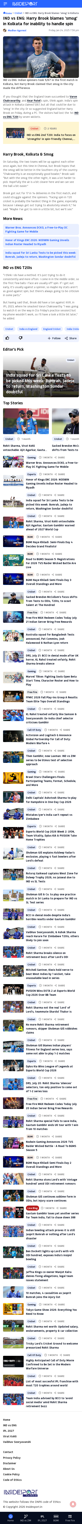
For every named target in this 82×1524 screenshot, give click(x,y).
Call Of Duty (34, 729)
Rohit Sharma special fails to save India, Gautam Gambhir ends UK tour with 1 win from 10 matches (52, 1125)
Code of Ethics (12, 1480)
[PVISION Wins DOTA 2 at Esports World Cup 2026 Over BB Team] (13, 990)
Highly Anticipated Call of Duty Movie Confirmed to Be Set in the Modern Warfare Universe (50, 1364)
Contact (8, 1452)
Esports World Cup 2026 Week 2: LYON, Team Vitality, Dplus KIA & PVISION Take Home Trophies (51, 835)
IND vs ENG (10, 1425)
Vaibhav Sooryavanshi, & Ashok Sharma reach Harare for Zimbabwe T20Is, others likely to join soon (52, 936)
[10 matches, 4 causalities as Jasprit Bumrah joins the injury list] (13, 1292)
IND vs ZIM (25, 1520)
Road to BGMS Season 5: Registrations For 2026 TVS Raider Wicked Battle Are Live (51, 563)
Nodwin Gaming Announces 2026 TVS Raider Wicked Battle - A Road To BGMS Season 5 (51, 1146)
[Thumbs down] (20, 338)
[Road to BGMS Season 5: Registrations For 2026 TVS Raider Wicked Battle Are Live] (13, 560)
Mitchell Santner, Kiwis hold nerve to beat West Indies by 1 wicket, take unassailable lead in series (49, 974)
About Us (8, 1469)
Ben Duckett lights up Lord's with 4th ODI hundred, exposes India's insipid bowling (50, 1255)
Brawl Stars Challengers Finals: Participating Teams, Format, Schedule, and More (51, 781)
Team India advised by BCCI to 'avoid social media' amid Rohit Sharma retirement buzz (49, 1402)
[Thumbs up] (7, 338)
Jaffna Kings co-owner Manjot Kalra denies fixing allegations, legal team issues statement (49, 1276)
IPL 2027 (8, 1431)
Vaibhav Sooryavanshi (17, 1442)
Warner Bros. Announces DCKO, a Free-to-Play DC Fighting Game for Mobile (36, 229)
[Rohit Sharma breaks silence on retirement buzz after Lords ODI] (13, 952)
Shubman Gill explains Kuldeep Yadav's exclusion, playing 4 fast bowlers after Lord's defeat (51, 856)
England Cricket (52, 328)
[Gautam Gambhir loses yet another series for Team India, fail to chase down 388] (13, 1212)
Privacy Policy (12, 1457)
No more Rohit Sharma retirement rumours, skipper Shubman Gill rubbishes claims (51, 1028)
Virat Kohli (10, 1436)
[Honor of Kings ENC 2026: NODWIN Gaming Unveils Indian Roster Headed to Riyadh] (13, 480)
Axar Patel (33, 100)
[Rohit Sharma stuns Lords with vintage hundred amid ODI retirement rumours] (13, 1178)
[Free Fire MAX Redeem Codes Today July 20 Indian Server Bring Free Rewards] (13, 1103)
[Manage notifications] (73, 1504)
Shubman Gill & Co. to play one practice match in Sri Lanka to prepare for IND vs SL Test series (51, 898)
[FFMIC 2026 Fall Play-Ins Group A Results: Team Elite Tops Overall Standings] (13, 696)
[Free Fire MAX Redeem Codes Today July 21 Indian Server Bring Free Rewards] (13, 617)
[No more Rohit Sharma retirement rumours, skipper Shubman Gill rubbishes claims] (13, 1025)
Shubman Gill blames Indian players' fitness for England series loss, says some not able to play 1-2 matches (49, 1049)
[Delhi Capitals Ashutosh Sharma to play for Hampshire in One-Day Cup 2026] (13, 797)
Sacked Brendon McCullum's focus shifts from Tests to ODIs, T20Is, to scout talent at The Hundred (51, 601)
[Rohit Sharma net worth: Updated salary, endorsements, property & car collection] (13, 1325)
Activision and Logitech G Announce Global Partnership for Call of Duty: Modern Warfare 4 (48, 739)
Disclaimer (9, 1463)
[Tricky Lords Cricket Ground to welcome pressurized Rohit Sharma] (13, 1342)
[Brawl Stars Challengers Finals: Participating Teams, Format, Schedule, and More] (13, 778)
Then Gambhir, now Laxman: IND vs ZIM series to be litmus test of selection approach (51, 760)
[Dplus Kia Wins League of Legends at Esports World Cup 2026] (13, 1065)
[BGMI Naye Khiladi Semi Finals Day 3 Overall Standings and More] (13, 579)
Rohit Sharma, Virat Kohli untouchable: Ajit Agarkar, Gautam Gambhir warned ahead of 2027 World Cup (25, 448)
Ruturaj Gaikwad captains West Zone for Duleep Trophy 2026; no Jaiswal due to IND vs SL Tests (52, 877)
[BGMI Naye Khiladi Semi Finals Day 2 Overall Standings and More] (13, 1162)
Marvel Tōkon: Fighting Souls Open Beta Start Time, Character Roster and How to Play (52, 680)
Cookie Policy (11, 1474)
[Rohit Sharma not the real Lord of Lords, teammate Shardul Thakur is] (13, 1006)
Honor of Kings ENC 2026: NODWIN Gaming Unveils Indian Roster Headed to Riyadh (37, 242)
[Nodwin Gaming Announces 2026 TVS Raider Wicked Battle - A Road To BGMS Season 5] (13, 1143)
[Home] (25, 4)
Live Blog (32, 1208)
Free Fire (32, 612)
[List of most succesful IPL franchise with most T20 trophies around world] (13, 1380)
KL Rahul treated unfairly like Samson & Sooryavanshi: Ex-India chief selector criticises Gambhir (51, 718)
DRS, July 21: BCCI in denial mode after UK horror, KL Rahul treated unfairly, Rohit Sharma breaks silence (52, 659)
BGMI (30, 536)
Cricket (9, 328)
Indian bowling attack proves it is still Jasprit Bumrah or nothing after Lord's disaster (50, 1234)
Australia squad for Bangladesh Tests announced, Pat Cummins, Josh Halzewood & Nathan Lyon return (50, 638)
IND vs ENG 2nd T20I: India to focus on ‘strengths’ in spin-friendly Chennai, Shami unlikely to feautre (51, 139)
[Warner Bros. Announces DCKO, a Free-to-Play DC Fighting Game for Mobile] (13, 461)
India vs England (28, 328)
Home (6, 1419)
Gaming (31, 457)
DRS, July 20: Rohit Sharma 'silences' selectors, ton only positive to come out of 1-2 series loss (51, 1087)
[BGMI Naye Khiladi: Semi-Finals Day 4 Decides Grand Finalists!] (13, 541)
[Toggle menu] (5, 4)
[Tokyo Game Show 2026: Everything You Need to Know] (13, 1309)
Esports (31, 474)
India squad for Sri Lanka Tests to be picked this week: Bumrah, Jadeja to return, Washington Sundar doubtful (40, 254)
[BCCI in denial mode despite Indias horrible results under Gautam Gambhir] (13, 914)
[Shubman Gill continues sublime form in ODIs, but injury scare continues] (13, 1195)
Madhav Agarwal (17, 30)
